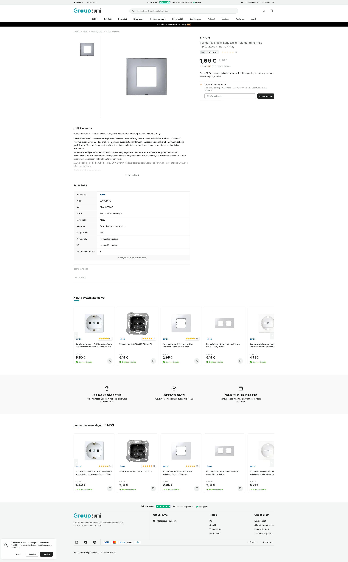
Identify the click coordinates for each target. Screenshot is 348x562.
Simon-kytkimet (112, 32)
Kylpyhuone (138, 19)
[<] (76, 336)
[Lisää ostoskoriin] (109, 360)
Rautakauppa (195, 19)
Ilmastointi (122, 19)
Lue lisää (15, 547)
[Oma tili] (264, 10)
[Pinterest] (94, 542)
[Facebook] (86, 542)
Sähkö (94, 19)
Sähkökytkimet (97, 32)
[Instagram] (77, 542)
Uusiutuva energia (158, 19)
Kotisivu (77, 32)
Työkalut (211, 19)
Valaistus (225, 19)
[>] (272, 336)
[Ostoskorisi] (271, 10)
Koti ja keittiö (177, 19)
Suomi (78, 2)
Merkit (253, 19)
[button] (229, 52)
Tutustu (226, 66)
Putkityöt (107, 19)
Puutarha (240, 19)
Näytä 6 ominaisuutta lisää (133, 257)
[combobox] (183, 11)
